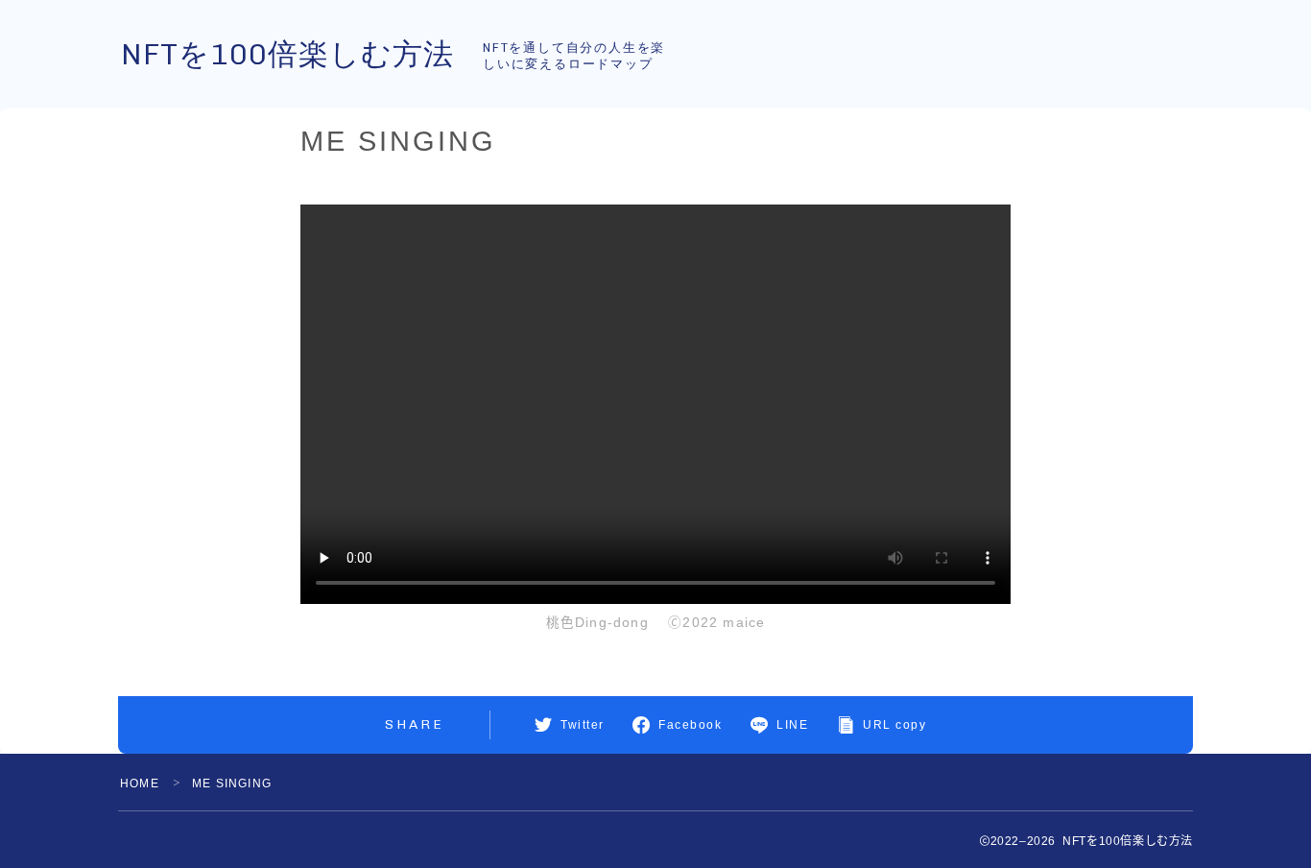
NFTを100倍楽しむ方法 (287, 54)
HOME (139, 783)
